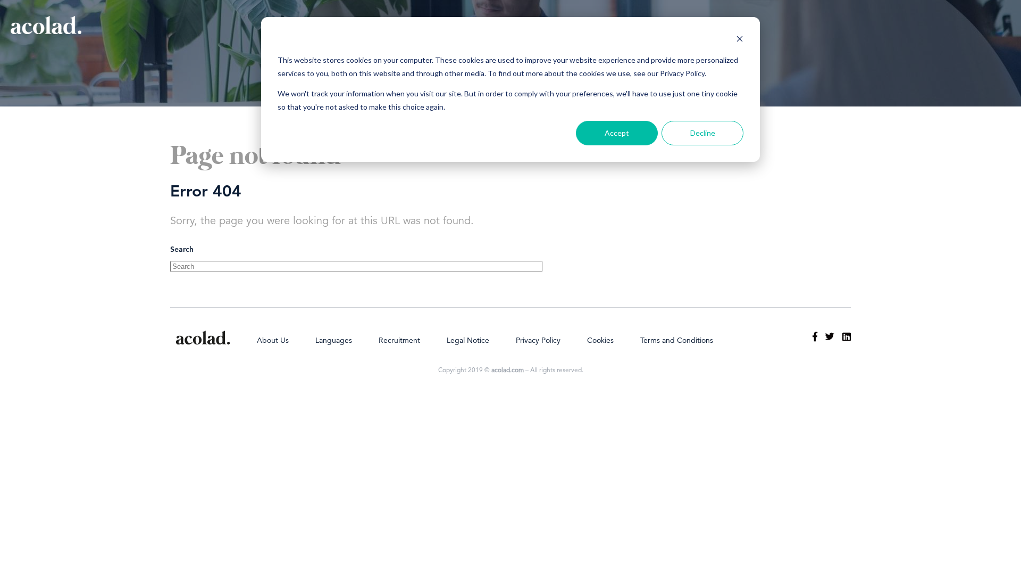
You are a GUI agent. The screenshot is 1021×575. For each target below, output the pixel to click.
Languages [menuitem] (333, 340)
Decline (702, 132)
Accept (617, 132)
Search (182, 249)
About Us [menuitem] (273, 340)
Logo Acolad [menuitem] (202, 337)
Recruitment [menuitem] (399, 340)
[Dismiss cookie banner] (739, 40)
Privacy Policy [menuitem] (538, 340)
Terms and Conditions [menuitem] (676, 340)
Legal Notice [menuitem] (468, 340)
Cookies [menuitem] (600, 340)
